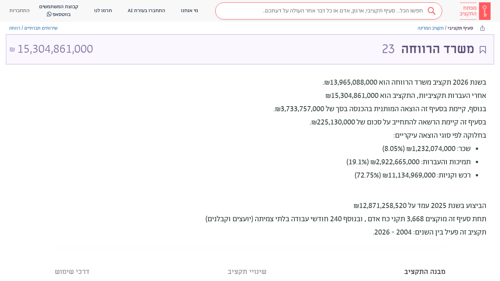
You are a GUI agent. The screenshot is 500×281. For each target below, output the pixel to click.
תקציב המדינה (431, 28)
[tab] (424, 262)
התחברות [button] (19, 10)
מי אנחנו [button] (189, 10)
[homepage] (475, 11)
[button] (328, 11)
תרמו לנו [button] (103, 10)
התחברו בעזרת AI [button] (146, 10)
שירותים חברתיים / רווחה (33, 28)
